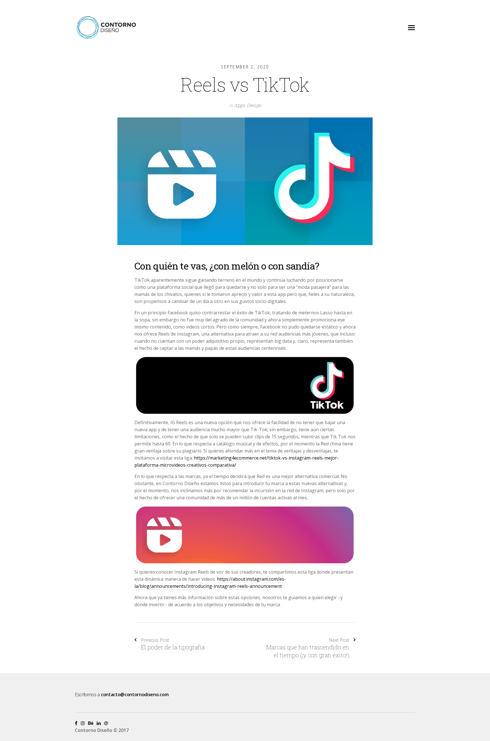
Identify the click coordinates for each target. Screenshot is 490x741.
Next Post (339, 640)
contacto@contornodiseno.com (134, 694)
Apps (239, 105)
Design (254, 105)
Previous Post (155, 640)
